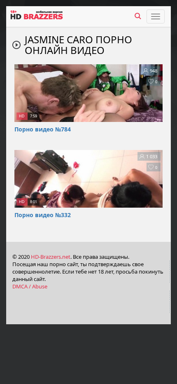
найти (137, 16)
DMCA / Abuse (29, 286)
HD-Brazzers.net (50, 256)
